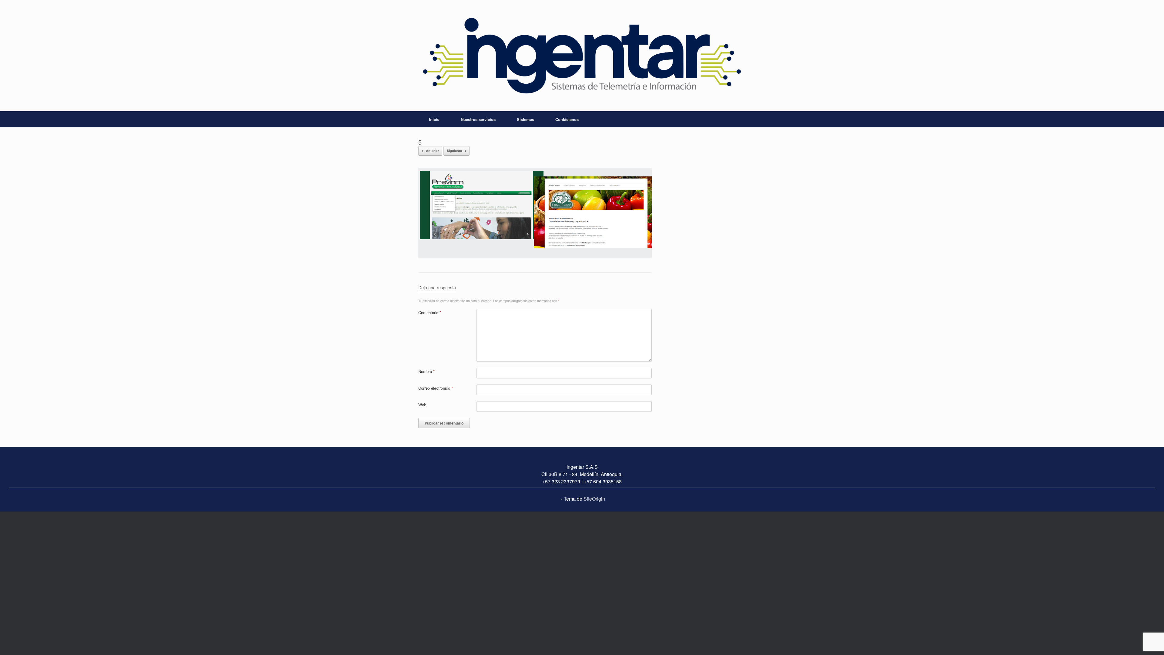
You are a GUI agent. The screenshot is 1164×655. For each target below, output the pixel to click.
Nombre (426, 371)
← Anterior (430, 150)
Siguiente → (456, 150)
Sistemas (525, 119)
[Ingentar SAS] (582, 56)
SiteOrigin (594, 498)
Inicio (434, 119)
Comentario (429, 312)
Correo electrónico (435, 388)
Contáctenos (567, 119)
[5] (535, 257)
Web (422, 405)
